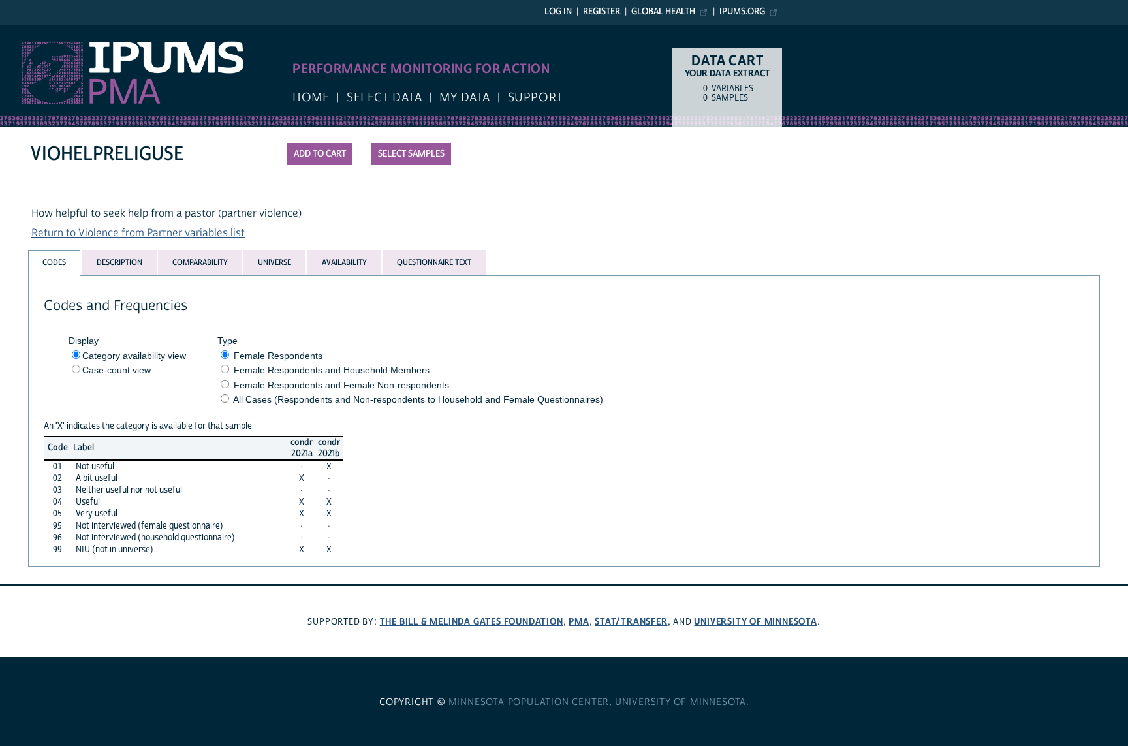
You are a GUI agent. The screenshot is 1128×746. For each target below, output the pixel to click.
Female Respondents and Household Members (332, 370)
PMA (579, 621)
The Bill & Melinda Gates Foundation (471, 621)
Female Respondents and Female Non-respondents (341, 385)
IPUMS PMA (28, 31)
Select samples (411, 154)
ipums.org (742, 12)
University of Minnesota (755, 621)
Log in (558, 12)
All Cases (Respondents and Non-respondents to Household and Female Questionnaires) (418, 399)
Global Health (663, 12)
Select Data (384, 97)
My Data (464, 97)
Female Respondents (278, 355)
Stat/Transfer (631, 621)
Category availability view (134, 355)
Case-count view (116, 370)
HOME (310, 97)
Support (535, 97)
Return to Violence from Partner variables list (138, 233)
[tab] (54, 262)
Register (601, 12)
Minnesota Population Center (529, 702)
